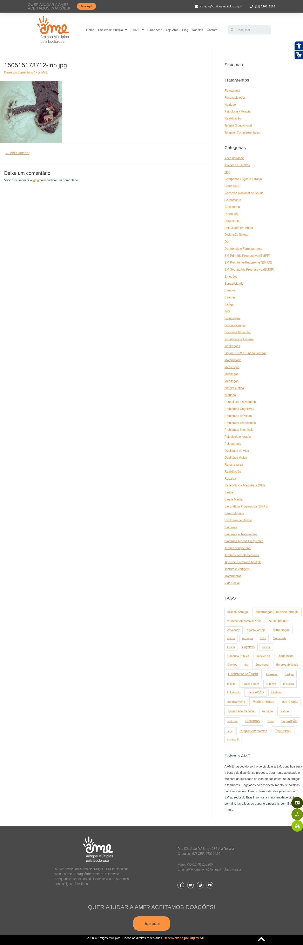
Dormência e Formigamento (243, 248)
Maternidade (232, 360)
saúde (285, 711)
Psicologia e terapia (237, 436)
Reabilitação (232, 118)
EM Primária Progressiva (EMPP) (247, 255)
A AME (135, 30)
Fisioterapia (232, 90)
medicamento (236, 701)
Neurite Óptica (234, 388)
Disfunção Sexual (236, 234)
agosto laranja (256, 630)
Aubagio (247, 638)
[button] (86, 6)
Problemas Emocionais (240, 423)
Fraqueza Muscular (237, 332)
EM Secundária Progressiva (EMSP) (249, 269)
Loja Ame (172, 30)
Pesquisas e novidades (240, 401)
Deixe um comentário (18, 72)
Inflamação (233, 692)
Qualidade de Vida (236, 450)
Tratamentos (232, 576)
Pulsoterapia (232, 443)
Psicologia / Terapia (237, 111)
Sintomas (230, 527)
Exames (230, 297)
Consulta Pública (238, 656)
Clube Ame (154, 30)
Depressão (231, 213)
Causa (231, 647)
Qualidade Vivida (235, 457)
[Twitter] (190, 885)
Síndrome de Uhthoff (238, 520)
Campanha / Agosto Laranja (243, 179)
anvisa (231, 638)
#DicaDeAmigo (237, 612)
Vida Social (232, 583)
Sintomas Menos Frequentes (243, 541)
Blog (185, 30)
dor (246, 664)
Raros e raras (233, 464)
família (231, 683)
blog (227, 172)
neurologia (290, 701)
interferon (276, 692)
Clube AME (232, 186)
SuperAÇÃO (289, 721)
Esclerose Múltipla (110, 30)
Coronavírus (232, 200)
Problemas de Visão (238, 416)
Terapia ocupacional (237, 548)
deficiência (263, 656)
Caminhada (279, 638)
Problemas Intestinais (239, 429)
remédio (267, 711)
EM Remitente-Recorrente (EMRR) (248, 262)
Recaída (230, 478)
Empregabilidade (287, 664)
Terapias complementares (241, 555)
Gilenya (271, 683)
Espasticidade (233, 283)
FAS (227, 311)
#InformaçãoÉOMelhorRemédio (277, 612)
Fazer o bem (250, 683)
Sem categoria (234, 513)
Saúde (228, 492)
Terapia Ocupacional (238, 125)
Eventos (230, 290)
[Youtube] (210, 885)
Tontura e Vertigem (237, 569)
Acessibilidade (234, 158)
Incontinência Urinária (239, 339)
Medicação (231, 367)
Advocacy (233, 630)
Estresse (271, 674)
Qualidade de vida (241, 711)
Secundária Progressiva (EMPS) (246, 506)
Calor (263, 638)
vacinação (233, 739)
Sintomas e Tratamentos (240, 534)
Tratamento (283, 731)
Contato (212, 30)
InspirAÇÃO (256, 692)
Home (90, 30)
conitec (266, 647)
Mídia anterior (17, 153)
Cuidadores (232, 206)
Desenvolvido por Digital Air (184, 938)
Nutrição (230, 104)
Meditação (231, 374)
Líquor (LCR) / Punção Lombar (245, 353)
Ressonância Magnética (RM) (244, 485)
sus (229, 731)
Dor (226, 241)
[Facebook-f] (180, 885)
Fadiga (229, 304)
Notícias (197, 30)
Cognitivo (248, 647)
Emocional (262, 664)
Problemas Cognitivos (239, 408)
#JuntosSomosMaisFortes (244, 620)
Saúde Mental (233, 499)
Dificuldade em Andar (238, 227)
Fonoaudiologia (234, 97)
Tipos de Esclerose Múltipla (242, 562)
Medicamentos (263, 701)
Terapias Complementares (242, 132)
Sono (271, 721)
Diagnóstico (232, 220)
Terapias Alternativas (253, 731)
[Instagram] (200, 885)
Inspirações (232, 346)
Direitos (232, 664)
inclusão (288, 683)
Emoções (230, 276)
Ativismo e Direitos (237, 165)
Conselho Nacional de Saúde (243, 193)
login (36, 180)
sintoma (232, 721)
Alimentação (281, 630)
